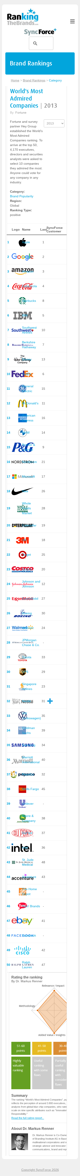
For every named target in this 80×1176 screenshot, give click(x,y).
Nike (25, 491)
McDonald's (30, 403)
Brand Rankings (34, 80)
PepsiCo (28, 774)
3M (24, 540)
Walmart (28, 628)
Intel (25, 847)
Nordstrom (29, 462)
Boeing (27, 613)
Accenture (29, 877)
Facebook (29, 935)
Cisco (26, 950)
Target (26, 554)
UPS (25, 672)
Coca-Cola (29, 286)
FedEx (26, 374)
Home (15, 80)
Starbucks (29, 300)
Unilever (28, 803)
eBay (25, 921)
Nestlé (26, 701)
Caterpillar (29, 525)
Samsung (28, 745)
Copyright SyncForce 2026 (40, 1170)
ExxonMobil (30, 598)
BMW (26, 432)
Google (27, 257)
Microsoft (28, 476)
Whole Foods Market (27, 508)
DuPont (27, 833)
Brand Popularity (21, 196)
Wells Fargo (30, 789)
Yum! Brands (31, 906)
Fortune (20, 112)
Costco (27, 569)
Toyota (26, 657)
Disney (27, 359)
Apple (26, 242)
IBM (25, 315)
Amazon (28, 271)
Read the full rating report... (27, 1118)
